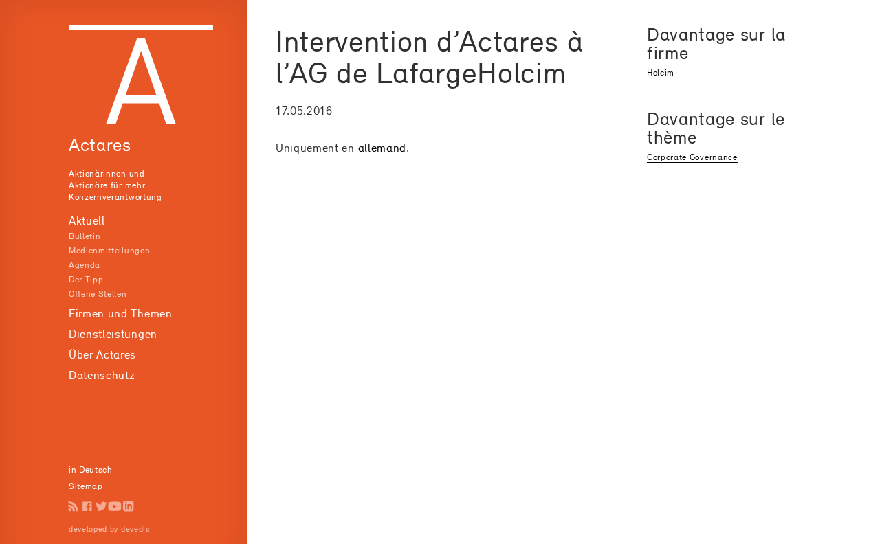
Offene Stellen (98, 293)
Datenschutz (102, 375)
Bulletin (84, 236)
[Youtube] (115, 506)
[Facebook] (87, 506)
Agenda (84, 265)
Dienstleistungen (113, 334)
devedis (135, 529)
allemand (382, 148)
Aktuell (87, 220)
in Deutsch (91, 469)
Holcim (660, 72)
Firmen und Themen (121, 313)
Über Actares (102, 354)
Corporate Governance (692, 157)
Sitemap (86, 486)
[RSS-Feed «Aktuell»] (73, 506)
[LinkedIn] (128, 506)
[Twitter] (101, 506)
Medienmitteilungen (109, 250)
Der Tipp (86, 279)
